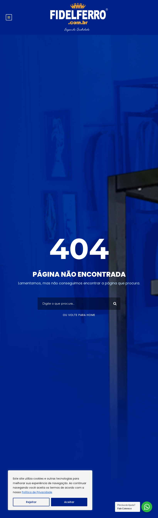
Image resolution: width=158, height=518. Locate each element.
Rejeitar (31, 502)
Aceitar (69, 502)
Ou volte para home (79, 315)
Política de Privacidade (37, 492)
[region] (50, 490)
